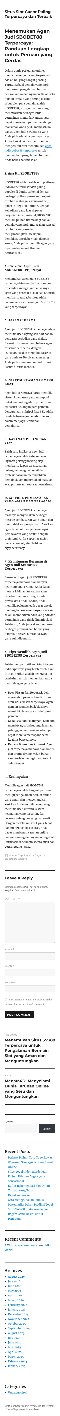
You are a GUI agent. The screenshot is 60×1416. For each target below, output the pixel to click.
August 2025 (16, 1333)
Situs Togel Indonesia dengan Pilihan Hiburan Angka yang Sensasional (27, 1176)
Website (10, 982)
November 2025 (18, 1319)
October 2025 (17, 1323)
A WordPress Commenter (22, 1245)
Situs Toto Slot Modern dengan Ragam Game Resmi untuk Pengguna (29, 1214)
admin (13, 855)
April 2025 (15, 1352)
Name (9, 949)
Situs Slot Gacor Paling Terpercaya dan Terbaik (28, 14)
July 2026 (14, 1281)
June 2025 (14, 1342)
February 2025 (17, 1361)
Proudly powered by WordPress (24, 1409)
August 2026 (16, 1276)
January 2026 (17, 1309)
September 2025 (19, 1328)
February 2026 (17, 1304)
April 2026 (15, 1295)
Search (9, 1122)
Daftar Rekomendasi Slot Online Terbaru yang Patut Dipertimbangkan (29, 1190)
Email (10, 965)
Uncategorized (17, 1392)
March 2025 (16, 1356)
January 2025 (17, 1366)
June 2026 (15, 1286)
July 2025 (14, 1337)
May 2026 (14, 1290)
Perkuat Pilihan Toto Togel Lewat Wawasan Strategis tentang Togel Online (30, 1162)
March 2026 (16, 1300)
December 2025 (18, 1314)
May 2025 (14, 1347)
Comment (12, 898)
